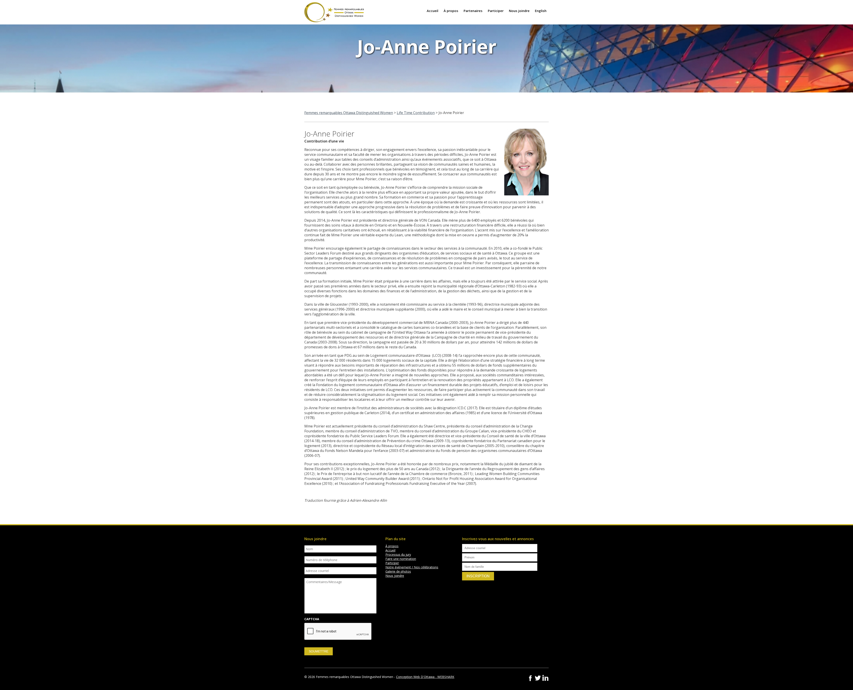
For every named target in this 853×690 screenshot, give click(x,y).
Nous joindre (519, 10)
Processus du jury (398, 554)
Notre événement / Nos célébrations (411, 567)
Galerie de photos (398, 571)
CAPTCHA (311, 619)
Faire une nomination (400, 559)
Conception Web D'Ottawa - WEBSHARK (425, 677)
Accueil (432, 10)
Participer (496, 10)
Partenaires (473, 10)
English (540, 10)
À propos (451, 10)
